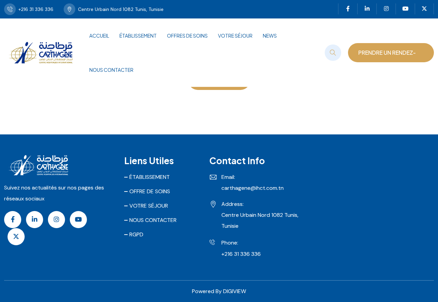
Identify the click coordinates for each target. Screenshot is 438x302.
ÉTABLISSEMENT (138, 35)
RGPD (136, 234)
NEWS (270, 35)
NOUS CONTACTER (153, 220)
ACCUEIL (99, 35)
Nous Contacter (111, 70)
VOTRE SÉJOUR (235, 35)
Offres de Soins (187, 35)
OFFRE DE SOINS (149, 191)
